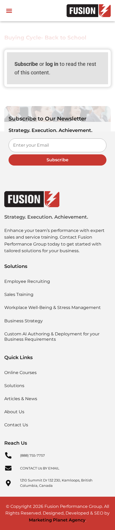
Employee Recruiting (27, 281)
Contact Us (16, 424)
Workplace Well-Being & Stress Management (52, 307)
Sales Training (18, 294)
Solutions (14, 385)
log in (51, 64)
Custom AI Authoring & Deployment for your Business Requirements (51, 336)
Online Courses (20, 372)
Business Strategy (23, 320)
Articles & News (20, 398)
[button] (9, 10)
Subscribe (26, 64)
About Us (14, 411)
